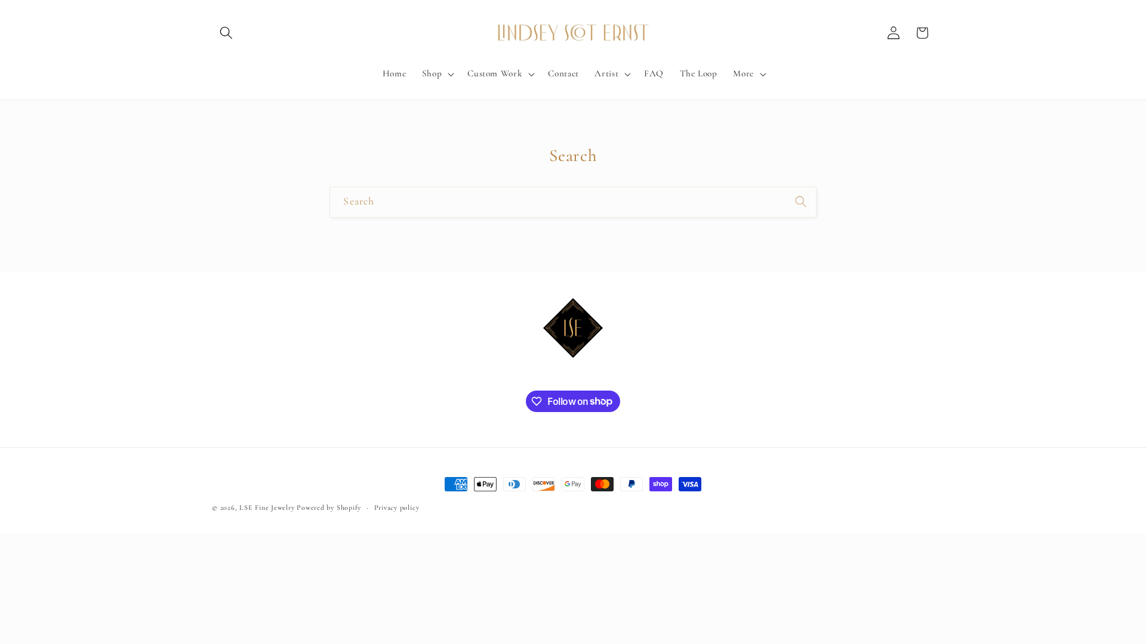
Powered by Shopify (329, 507)
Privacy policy (397, 507)
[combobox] (572, 202)
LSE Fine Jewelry (266, 507)
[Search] (801, 201)
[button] (226, 32)
